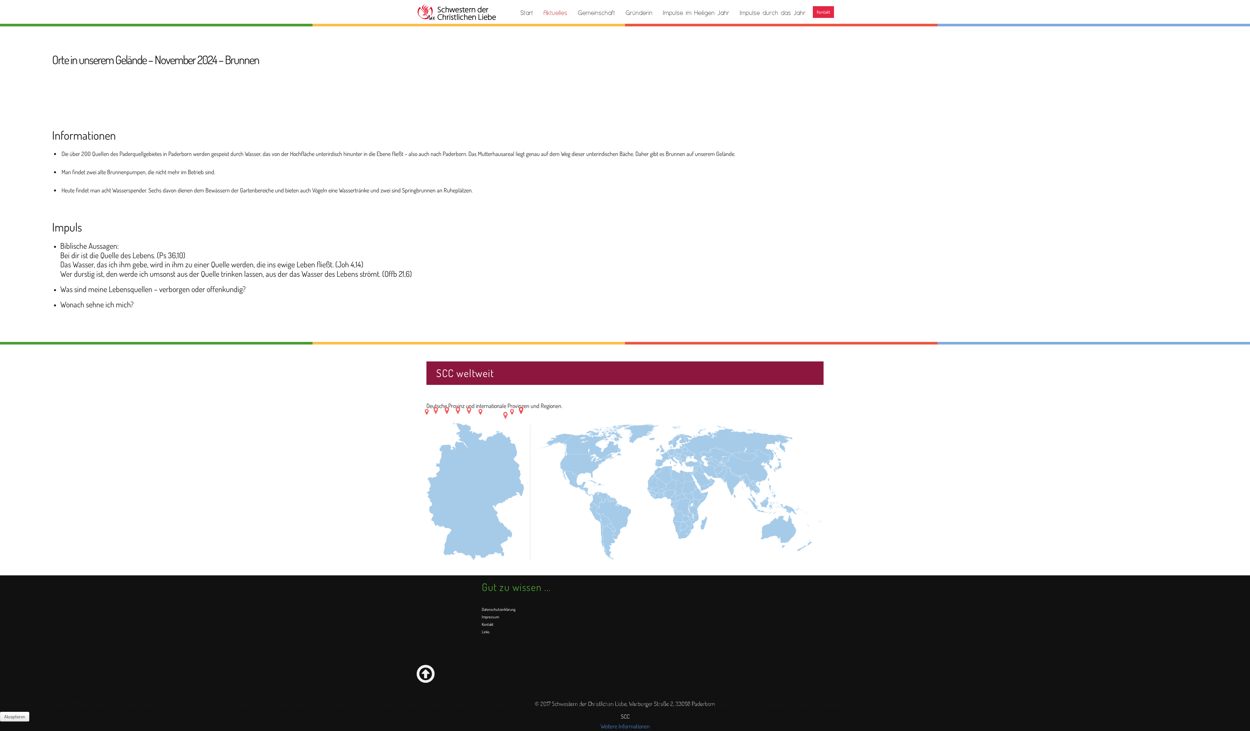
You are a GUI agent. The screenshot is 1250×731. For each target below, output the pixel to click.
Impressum (490, 616)
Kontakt (823, 12)
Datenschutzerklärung (498, 609)
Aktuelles (555, 12)
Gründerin (639, 12)
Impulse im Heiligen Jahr (696, 12)
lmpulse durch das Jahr (773, 12)
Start (527, 12)
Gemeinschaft (596, 12)
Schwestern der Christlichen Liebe (456, 12)
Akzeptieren (14, 716)
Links (486, 631)
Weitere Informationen (625, 726)
